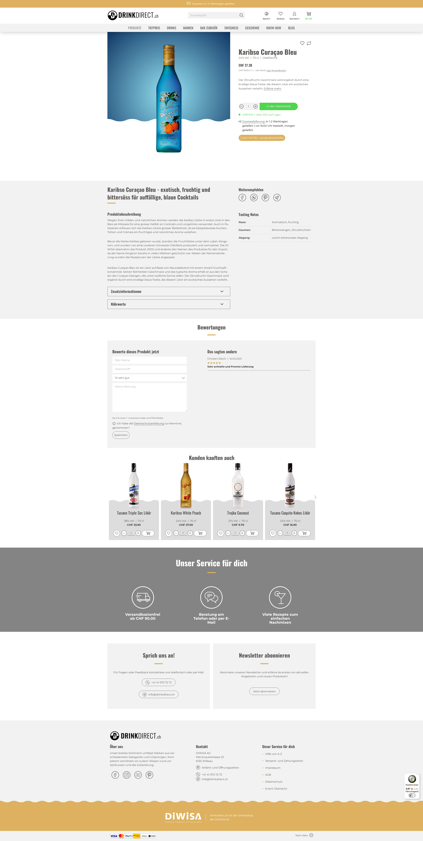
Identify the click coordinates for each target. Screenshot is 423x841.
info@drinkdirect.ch (161, 694)
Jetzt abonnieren (264, 691)
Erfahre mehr (272, 88)
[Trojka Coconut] (238, 486)
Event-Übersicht (276, 788)
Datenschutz (273, 781)
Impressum (273, 767)
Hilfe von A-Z (273, 753)
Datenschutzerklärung (149, 423)
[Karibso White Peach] (186, 486)
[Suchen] (241, 15)
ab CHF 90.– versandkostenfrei (263, 137)
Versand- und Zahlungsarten (284, 760)
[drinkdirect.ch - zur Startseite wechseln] (128, 14)
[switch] (412, 795)
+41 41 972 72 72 (161, 682)
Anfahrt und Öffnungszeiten (220, 767)
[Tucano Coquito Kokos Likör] (290, 486)
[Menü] (418, 775)
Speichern (121, 435)
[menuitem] (216, 15)
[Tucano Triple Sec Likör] (134, 486)
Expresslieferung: (253, 121)
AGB (268, 774)
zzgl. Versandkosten (276, 70)
